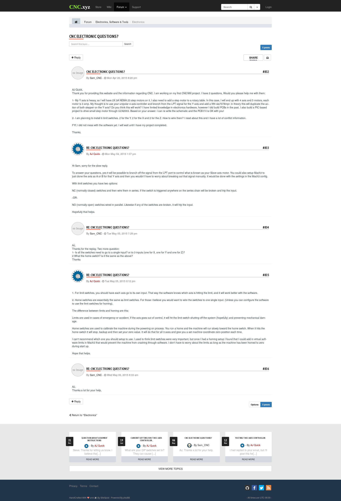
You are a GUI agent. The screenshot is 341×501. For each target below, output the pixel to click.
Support (136, 7)
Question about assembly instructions (94, 439)
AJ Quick (95, 154)
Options (255, 404)
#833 (266, 148)
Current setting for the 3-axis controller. (146, 439)
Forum (121, 7)
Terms (83, 486)
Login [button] (269, 7)
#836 (266, 369)
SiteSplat (104, 497)
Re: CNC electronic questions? (107, 148)
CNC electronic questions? (93, 36)
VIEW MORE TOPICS (170, 468)
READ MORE (92, 459)
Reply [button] (77, 57)
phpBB (126, 497)
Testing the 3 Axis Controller (250, 438)
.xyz (79, 7)
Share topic (253, 59)
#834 (266, 227)
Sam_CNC (96, 78)
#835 (266, 275)
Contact (94, 486)
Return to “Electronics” (84, 415)
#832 (266, 72)
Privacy (73, 486)
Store (98, 7)
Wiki (109, 7)
